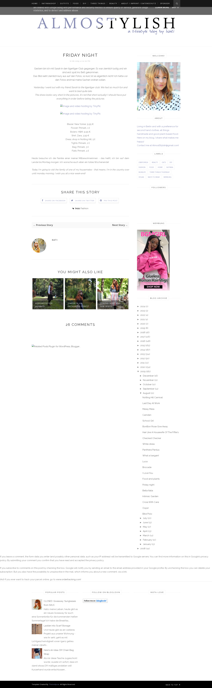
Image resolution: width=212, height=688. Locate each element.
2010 (142, 367)
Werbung (167, 177)
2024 (142, 306)
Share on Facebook (55, 201)
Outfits (64, 3)
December (148, 375)
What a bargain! (150, 455)
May (145, 527)
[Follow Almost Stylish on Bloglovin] (95, 602)
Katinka (169, 167)
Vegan (141, 177)
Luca (145, 461)
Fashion (84, 208)
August (146, 393)
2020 (142, 323)
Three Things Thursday (160, 172)
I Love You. (147, 473)
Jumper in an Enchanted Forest (78, 305)
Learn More (162, 7)
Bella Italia (147, 490)
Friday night (148, 484)
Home (35, 3)
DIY (84, 3)
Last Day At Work (151, 403)
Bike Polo (147, 514)
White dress (148, 444)
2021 (142, 319)
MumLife (142, 172)
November (148, 380)
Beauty (113, 3)
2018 (142, 332)
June (145, 522)
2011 (142, 362)
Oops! (145, 508)
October (147, 384)
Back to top (172, 685)
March (146, 535)
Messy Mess (148, 409)
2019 (142, 328)
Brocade (146, 467)
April (145, 531)
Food (76, 3)
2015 (142, 345)
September (148, 389)
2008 (142, 548)
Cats (164, 162)
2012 (142, 358)
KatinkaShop (49, 3)
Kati (55, 239)
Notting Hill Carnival (152, 397)
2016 (142, 341)
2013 (142, 354)
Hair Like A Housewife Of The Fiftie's (160, 432)
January (147, 544)
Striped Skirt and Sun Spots (110, 305)
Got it (175, 7)
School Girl (148, 420)
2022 (142, 315)
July (145, 518)
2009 (143, 371)
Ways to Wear (154, 177)
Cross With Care (150, 502)
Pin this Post (111, 201)
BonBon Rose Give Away (155, 426)
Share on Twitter (84, 201)
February (147, 540)
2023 (142, 310)
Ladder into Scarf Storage (57, 625)
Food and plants (151, 479)
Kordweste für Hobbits (44, 305)
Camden (146, 415)
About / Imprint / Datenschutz (138, 3)
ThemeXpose (54, 684)
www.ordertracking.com (68, 579)
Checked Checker (151, 438)
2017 (142, 336)
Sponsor (165, 3)
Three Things (98, 3)
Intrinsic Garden (150, 496)
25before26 (143, 162)
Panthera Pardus (150, 450)
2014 (142, 349)
